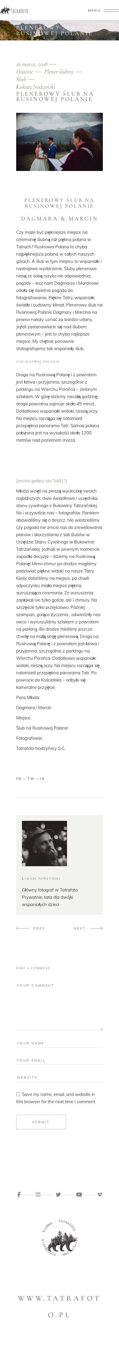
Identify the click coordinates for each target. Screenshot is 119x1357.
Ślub (21, 79)
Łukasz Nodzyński (35, 86)
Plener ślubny (58, 71)
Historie (24, 71)
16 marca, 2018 (32, 64)
